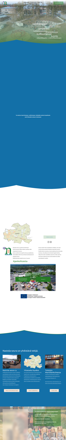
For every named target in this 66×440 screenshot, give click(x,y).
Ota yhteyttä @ (58, 3)
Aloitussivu (26, 2)
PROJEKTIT (43, 279)
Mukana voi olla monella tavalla (12, 390)
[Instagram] (51, 3)
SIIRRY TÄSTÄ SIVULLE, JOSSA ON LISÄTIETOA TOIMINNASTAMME (22, 279)
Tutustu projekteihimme (33, 390)
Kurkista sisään (54, 390)
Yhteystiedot (33, 2)
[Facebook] (50, 3)
